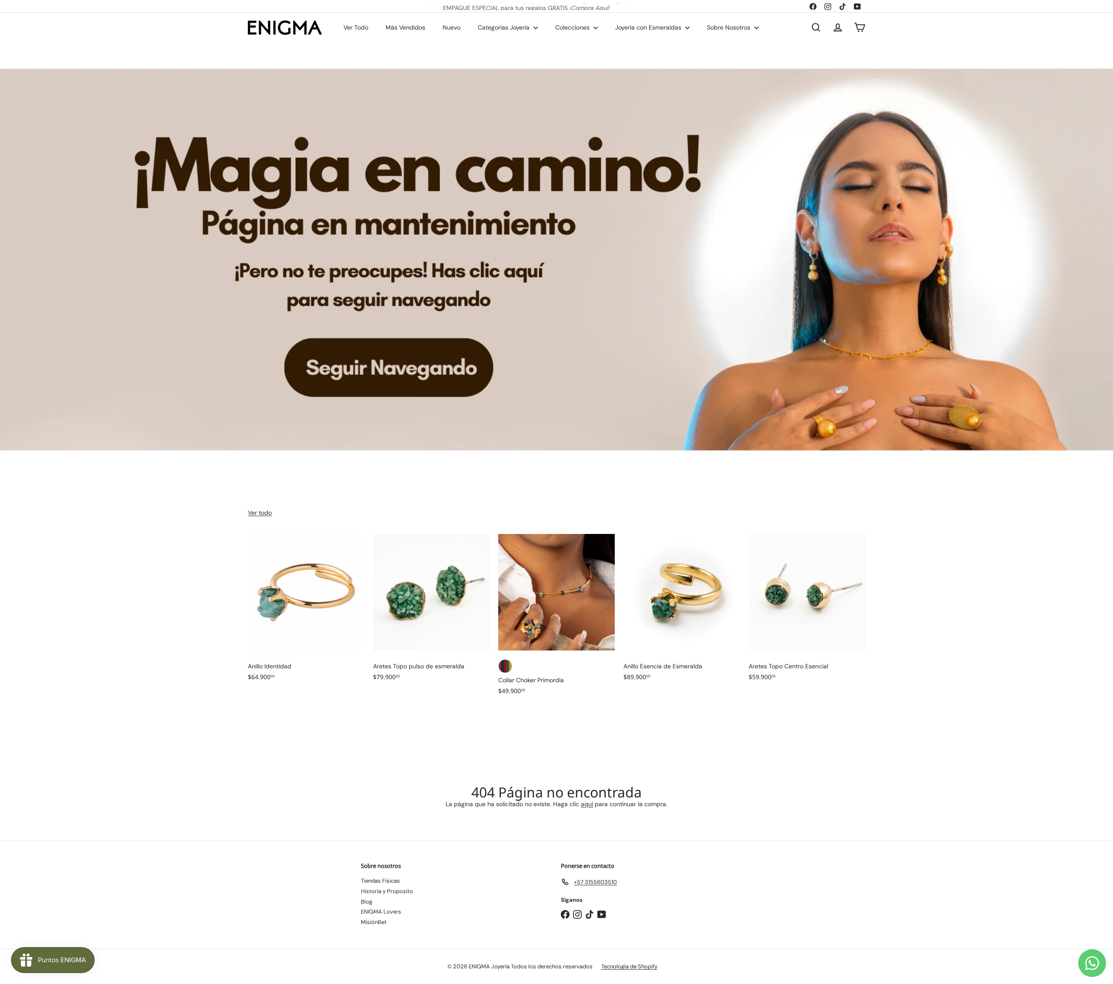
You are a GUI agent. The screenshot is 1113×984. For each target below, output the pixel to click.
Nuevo (451, 27)
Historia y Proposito (387, 891)
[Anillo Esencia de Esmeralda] (681, 612)
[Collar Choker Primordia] (556, 619)
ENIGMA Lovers (381, 911)
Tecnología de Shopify (629, 966)
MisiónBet (374, 922)
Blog (366, 901)
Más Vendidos (405, 27)
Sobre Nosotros (729, 27)
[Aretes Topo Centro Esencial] (807, 612)
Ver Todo (355, 27)
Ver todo (260, 513)
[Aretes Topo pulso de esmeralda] (431, 612)
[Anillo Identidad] (306, 612)
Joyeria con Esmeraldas (649, 27)
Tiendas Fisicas (380, 880)
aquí (587, 804)
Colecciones (573, 27)
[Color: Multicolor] (505, 666)
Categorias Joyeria (504, 27)
